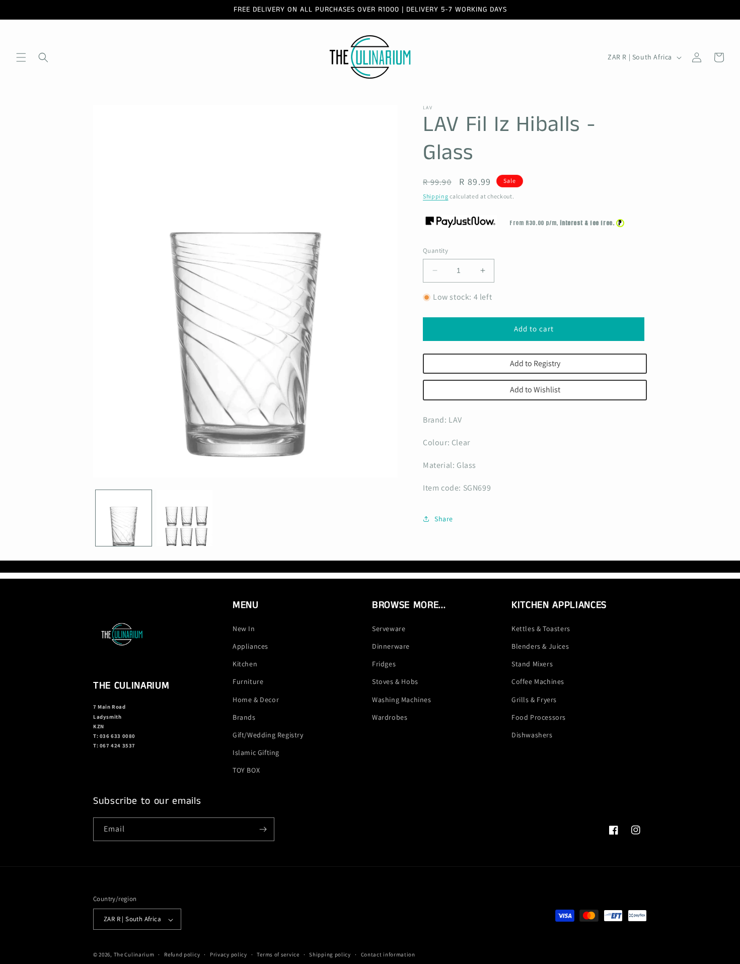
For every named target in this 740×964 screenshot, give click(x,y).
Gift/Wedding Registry (268, 734)
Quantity (435, 250)
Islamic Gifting (256, 753)
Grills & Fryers (534, 699)
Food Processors (538, 717)
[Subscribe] (263, 829)
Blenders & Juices (540, 646)
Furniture (248, 681)
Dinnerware (391, 646)
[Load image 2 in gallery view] (184, 518)
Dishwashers (532, 734)
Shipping (436, 196)
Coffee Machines (537, 681)
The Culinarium (134, 954)
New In (244, 628)
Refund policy (182, 954)
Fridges (384, 664)
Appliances (250, 646)
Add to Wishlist (535, 389)
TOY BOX (246, 770)
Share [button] (443, 518)
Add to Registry (535, 363)
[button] (21, 57)
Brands (244, 717)
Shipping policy (330, 954)
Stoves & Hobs (395, 681)
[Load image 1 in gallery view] (124, 518)
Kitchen (245, 664)
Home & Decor (256, 699)
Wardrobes (389, 717)
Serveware (388, 628)
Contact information (388, 954)
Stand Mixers (532, 664)
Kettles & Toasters (540, 628)
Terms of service (278, 954)
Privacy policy (228, 954)
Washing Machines (401, 699)
